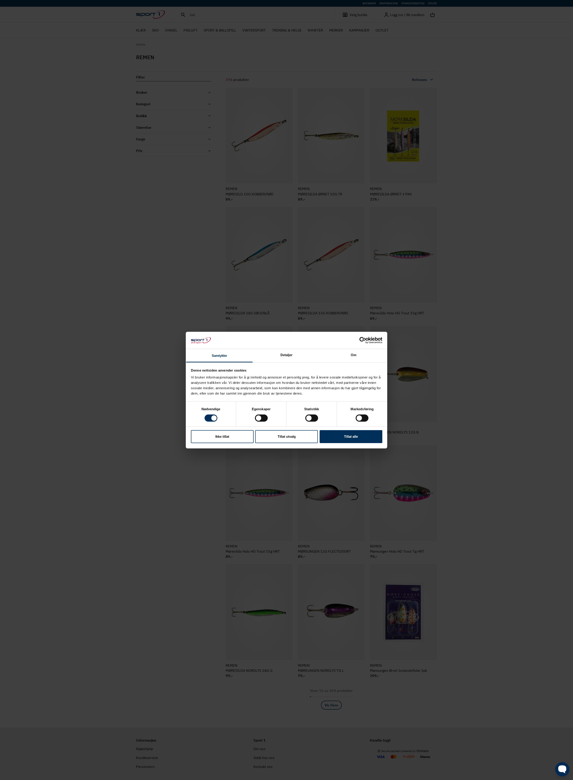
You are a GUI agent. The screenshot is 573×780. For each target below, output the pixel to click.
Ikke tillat (222, 436)
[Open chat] (562, 769)
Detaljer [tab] (286, 355)
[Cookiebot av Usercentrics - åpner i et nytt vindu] (362, 340)
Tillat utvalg (287, 436)
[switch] (261, 418)
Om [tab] (353, 355)
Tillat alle (351, 436)
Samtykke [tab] (219, 355)
